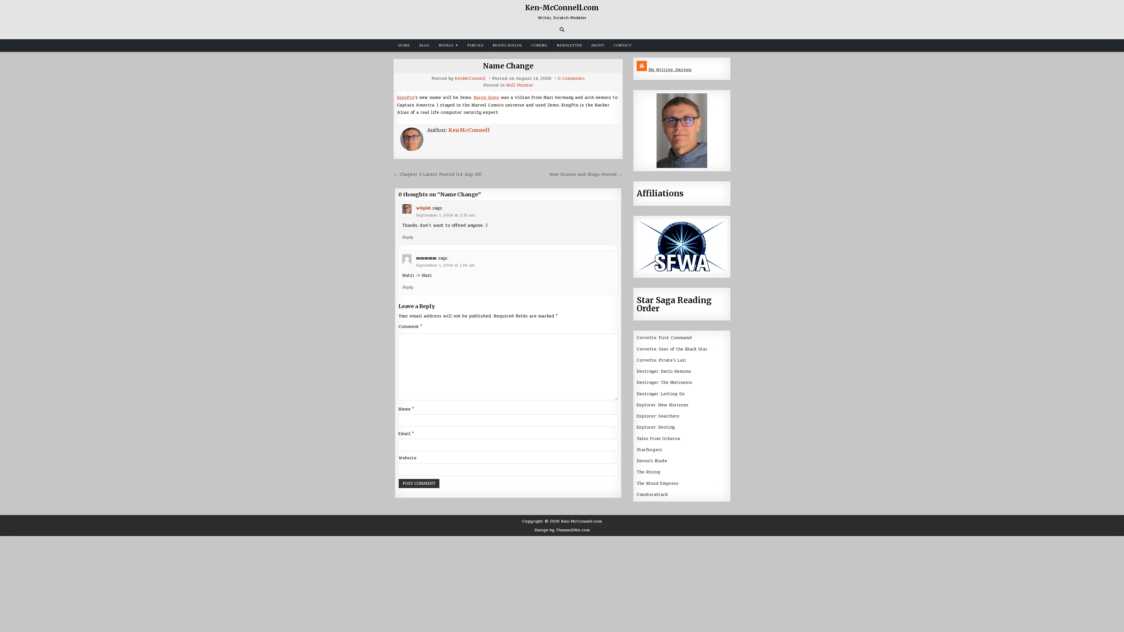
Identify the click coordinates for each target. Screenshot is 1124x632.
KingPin (405, 97)
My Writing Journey (669, 69)
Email (406, 433)
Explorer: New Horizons (662, 404)
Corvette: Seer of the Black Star (672, 349)
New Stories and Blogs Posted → (586, 174)
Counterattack (652, 494)
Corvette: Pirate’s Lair (661, 360)
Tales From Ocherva (658, 438)
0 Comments (571, 78)
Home (404, 45)
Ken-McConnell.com (562, 7)
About (597, 45)
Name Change (508, 66)
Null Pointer (519, 85)
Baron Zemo (486, 97)
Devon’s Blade (652, 460)
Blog (424, 45)
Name (406, 409)
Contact (622, 45)
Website (407, 457)
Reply (407, 237)
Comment (410, 326)
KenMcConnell (470, 78)
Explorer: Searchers (658, 416)
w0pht (423, 208)
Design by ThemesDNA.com (562, 530)
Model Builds (507, 45)
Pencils (475, 45)
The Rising (648, 471)
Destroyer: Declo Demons (664, 371)
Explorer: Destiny (656, 427)
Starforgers (649, 449)
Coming (539, 45)
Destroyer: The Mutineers (664, 382)
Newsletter (569, 45)
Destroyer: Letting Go (661, 393)
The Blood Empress (657, 483)
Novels (446, 45)
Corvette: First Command (664, 337)
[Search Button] (562, 29)
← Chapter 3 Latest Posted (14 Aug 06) (438, 174)
